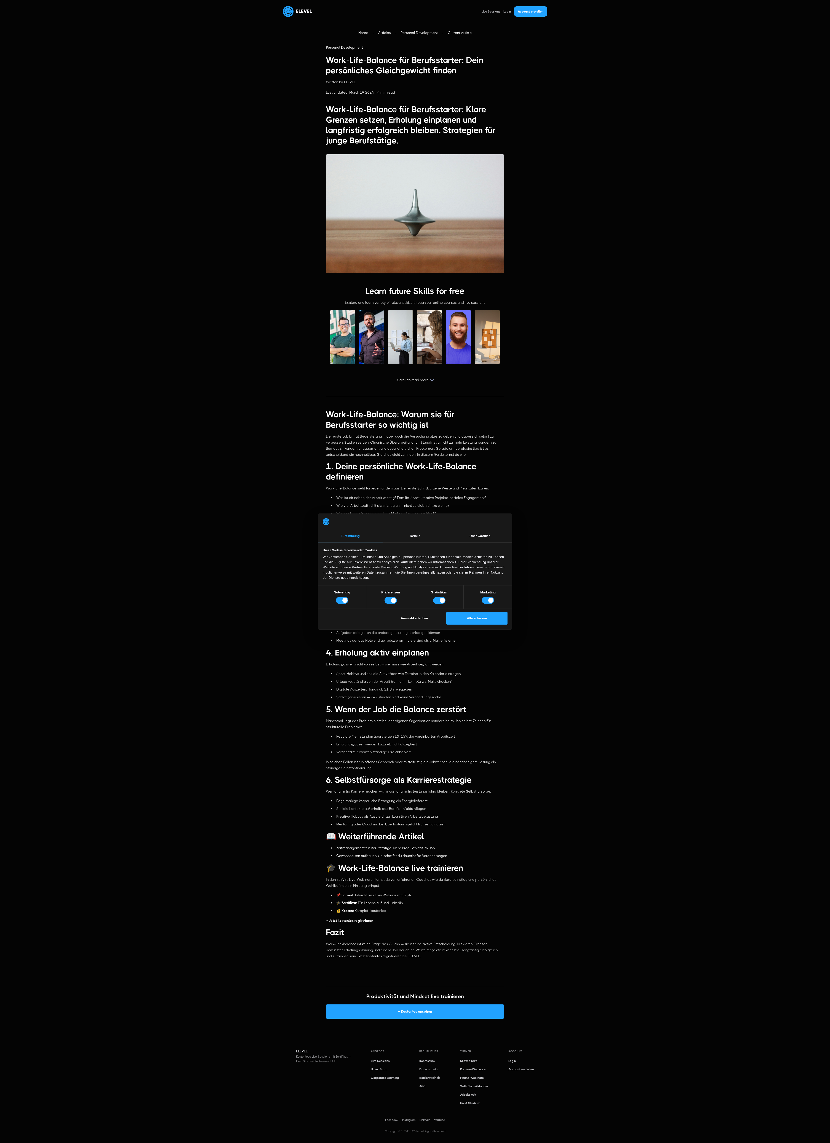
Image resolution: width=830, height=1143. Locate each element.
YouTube (439, 1120)
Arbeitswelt (468, 1094)
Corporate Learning (385, 1077)
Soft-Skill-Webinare (474, 1086)
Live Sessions (491, 11)
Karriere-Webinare (472, 1069)
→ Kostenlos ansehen (415, 1011)
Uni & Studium (470, 1103)
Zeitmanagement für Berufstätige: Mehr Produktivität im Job (385, 848)
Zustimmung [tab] (350, 536)
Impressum (427, 1061)
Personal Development (419, 33)
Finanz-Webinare (472, 1077)
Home (363, 33)
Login (507, 11)
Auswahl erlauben (414, 618)
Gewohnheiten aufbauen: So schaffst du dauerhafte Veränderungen (391, 856)
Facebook (391, 1120)
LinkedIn (425, 1120)
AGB (422, 1086)
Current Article (460, 33)
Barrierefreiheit (429, 1077)
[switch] (391, 600)
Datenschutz (428, 1069)
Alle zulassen (477, 618)
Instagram (409, 1120)
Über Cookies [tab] (479, 536)
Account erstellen (530, 11)
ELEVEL (304, 11)
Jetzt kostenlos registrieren (380, 956)
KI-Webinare (468, 1061)
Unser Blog (378, 1069)
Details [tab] (415, 536)
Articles (384, 33)
